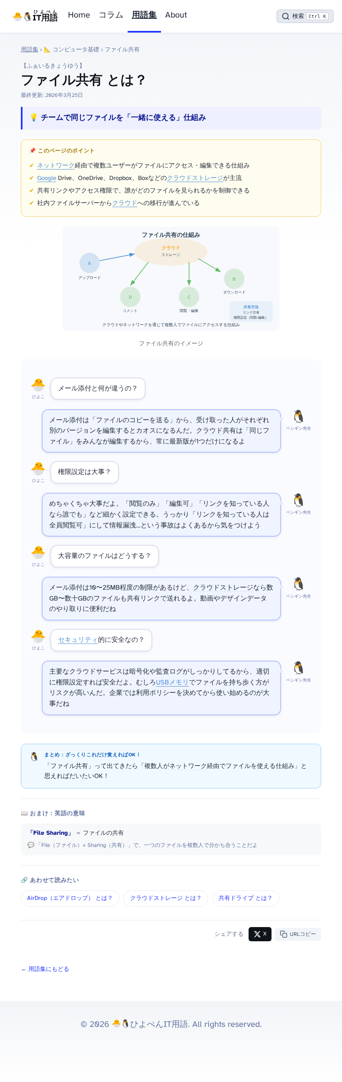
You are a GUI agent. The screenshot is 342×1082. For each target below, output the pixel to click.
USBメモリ (172, 682)
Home (79, 15)
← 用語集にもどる (45, 969)
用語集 (144, 15)
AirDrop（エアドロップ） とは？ (70, 898)
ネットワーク (56, 165)
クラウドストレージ (195, 178)
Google (46, 178)
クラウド (124, 203)
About (176, 15)
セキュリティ (78, 640)
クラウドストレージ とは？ (166, 898)
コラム (110, 15)
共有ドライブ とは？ (246, 898)
